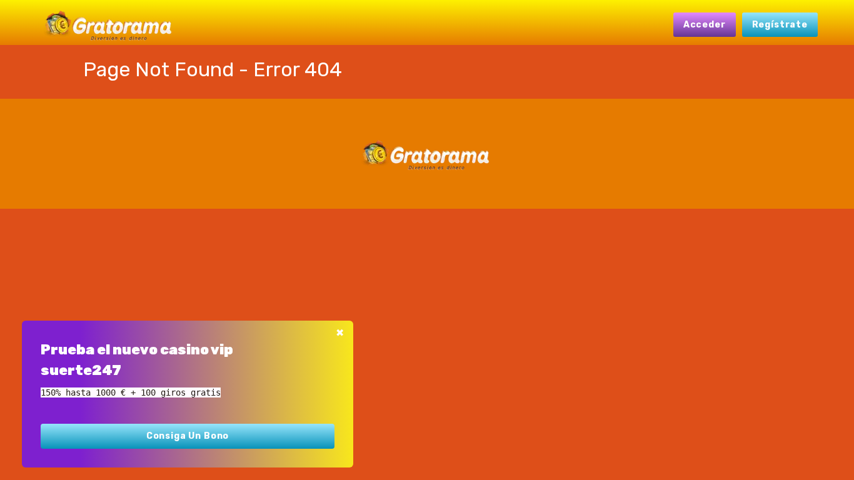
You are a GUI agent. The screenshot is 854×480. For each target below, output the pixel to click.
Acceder (704, 24)
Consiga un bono (187, 436)
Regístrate (780, 24)
